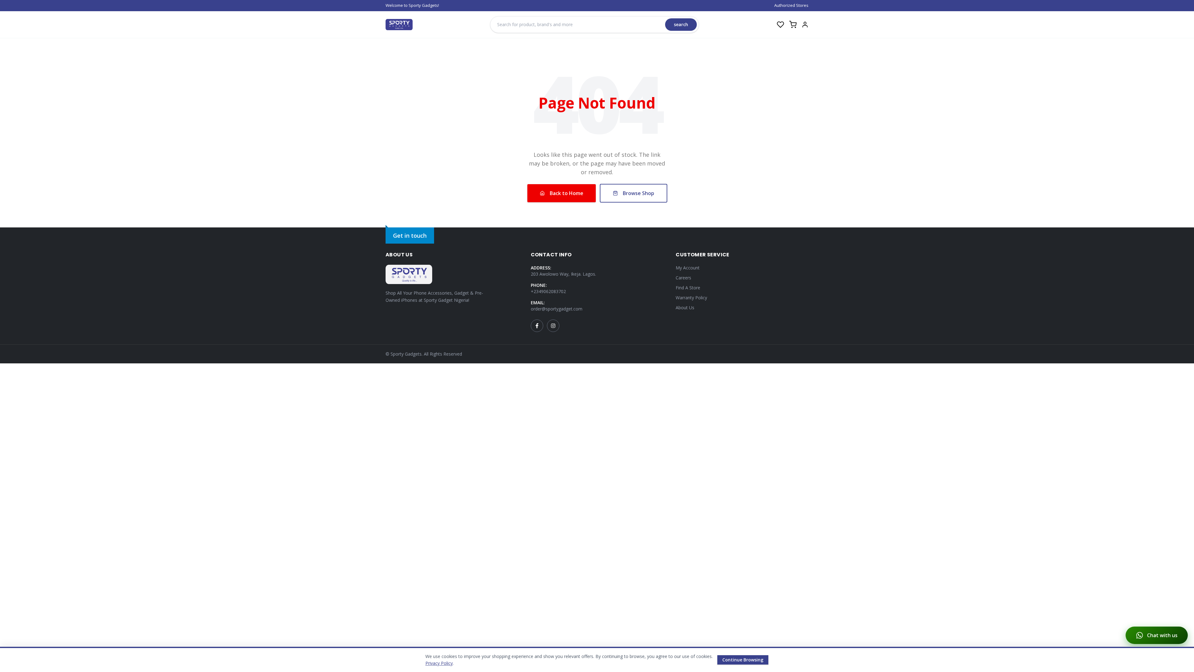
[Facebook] (537, 326)
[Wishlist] (780, 24)
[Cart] (793, 24)
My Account (688, 268)
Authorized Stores (791, 5)
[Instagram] (553, 326)
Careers (683, 278)
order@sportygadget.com (556, 309)
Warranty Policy (691, 298)
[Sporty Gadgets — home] (399, 24)
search (681, 24)
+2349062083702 (548, 291)
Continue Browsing (742, 660)
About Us (685, 307)
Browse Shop (638, 193)
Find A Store (688, 288)
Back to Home (566, 193)
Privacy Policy (439, 663)
